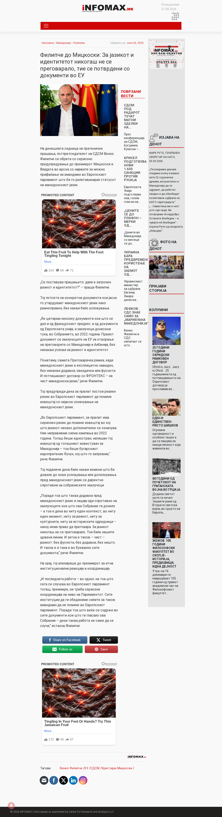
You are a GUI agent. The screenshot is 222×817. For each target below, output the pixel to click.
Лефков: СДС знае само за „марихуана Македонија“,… (138, 316)
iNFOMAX (26, 811)
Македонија (63, 42)
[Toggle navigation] (46, 26)
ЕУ (86, 768)
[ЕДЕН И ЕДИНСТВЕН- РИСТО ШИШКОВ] (166, 407)
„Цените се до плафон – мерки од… (133, 218)
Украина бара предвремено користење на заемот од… (136, 263)
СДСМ (95, 768)
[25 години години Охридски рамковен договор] (166, 331)
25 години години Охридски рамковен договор (160, 355)
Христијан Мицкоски (117, 768)
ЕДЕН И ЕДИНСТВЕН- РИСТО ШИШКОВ (165, 421)
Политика (79, 42)
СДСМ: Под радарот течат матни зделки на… (132, 116)
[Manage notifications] (11, 805)
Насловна (48, 42)
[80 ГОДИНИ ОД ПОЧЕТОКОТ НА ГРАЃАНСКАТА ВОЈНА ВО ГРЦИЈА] (166, 467)
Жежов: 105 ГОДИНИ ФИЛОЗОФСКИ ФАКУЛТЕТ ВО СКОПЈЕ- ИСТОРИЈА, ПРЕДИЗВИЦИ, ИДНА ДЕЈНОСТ (164, 553)
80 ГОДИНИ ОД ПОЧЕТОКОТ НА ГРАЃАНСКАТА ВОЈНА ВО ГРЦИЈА (166, 484)
